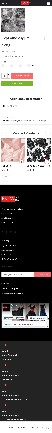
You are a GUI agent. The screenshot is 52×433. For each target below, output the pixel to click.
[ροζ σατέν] (13, 150)
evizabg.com (7, 222)
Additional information (26, 98)
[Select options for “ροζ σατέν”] (21, 161)
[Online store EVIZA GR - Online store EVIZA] (26, 3)
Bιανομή (5, 283)
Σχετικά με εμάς (8, 245)
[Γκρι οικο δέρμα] (43, 38)
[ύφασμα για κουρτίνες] (39, 150)
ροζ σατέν (6, 165)
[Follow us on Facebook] (6, 231)
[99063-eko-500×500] (13, 20)
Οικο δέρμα (41, 120)
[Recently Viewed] (47, 428)
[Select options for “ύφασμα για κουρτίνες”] (46, 161)
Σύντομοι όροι (7, 250)
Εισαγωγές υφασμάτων (24, 120)
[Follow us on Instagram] (15, 231)
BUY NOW (17, 83)
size (3, 62)
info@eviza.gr (7, 218)
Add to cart (22, 76)
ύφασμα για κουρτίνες (38, 165)
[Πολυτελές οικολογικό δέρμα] (47, 38)
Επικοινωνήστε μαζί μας (12, 293)
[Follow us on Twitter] (2, 231)
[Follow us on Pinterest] (11, 231)
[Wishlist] (5, 11)
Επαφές (5, 240)
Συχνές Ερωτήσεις (9, 288)
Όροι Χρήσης (7, 254)
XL (12, 160)
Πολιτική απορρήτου (10, 259)
